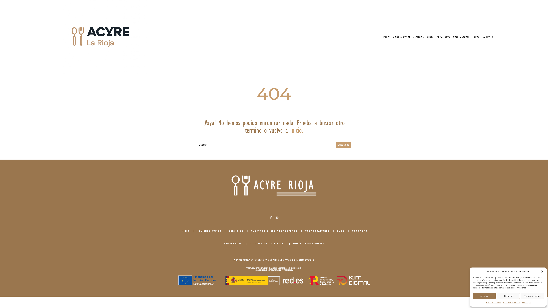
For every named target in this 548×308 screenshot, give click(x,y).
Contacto (488, 36)
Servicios (418, 36)
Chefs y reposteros (438, 36)
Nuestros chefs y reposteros (274, 231)
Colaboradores (462, 36)
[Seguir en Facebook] (270, 217)
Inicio (386, 36)
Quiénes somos (401, 36)
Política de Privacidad (511, 302)
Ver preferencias (532, 295)
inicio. (296, 130)
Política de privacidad (268, 243)
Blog (477, 36)
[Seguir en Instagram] (277, 217)
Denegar (508, 295)
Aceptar (484, 295)
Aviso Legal (526, 302)
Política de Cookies (493, 302)
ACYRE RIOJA (242, 260)
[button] (542, 271)
